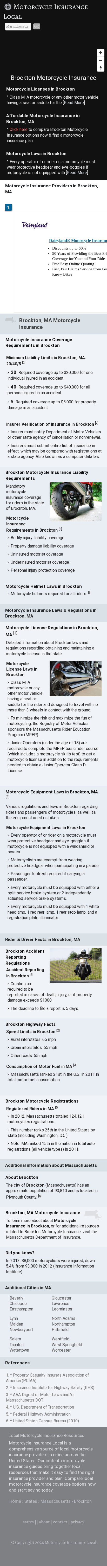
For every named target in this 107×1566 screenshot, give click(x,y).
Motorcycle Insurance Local (45, 11)
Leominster (62, 1309)
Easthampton (21, 1309)
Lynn (14, 1318)
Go (36, 26)
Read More (74, 102)
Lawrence (60, 1303)
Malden (16, 1324)
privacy (77, 1522)
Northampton (63, 1324)
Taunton (17, 1344)
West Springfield (67, 1344)
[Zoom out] (100, 60)
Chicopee (18, 1303)
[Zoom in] (100, 52)
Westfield (60, 1338)
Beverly (16, 1298)
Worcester (61, 1350)
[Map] (53, 54)
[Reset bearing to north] (100, 68)
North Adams (63, 1318)
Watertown (19, 1350)
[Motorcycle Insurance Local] (8, 7)
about (44, 1522)
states (28, 1522)
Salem (15, 1338)
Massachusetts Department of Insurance (43, 1237)
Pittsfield (60, 1329)
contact (60, 1522)
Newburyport (21, 1329)
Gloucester (61, 1298)
